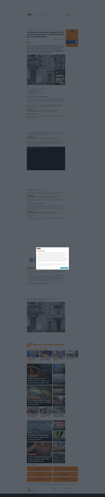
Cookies (42, 265)
